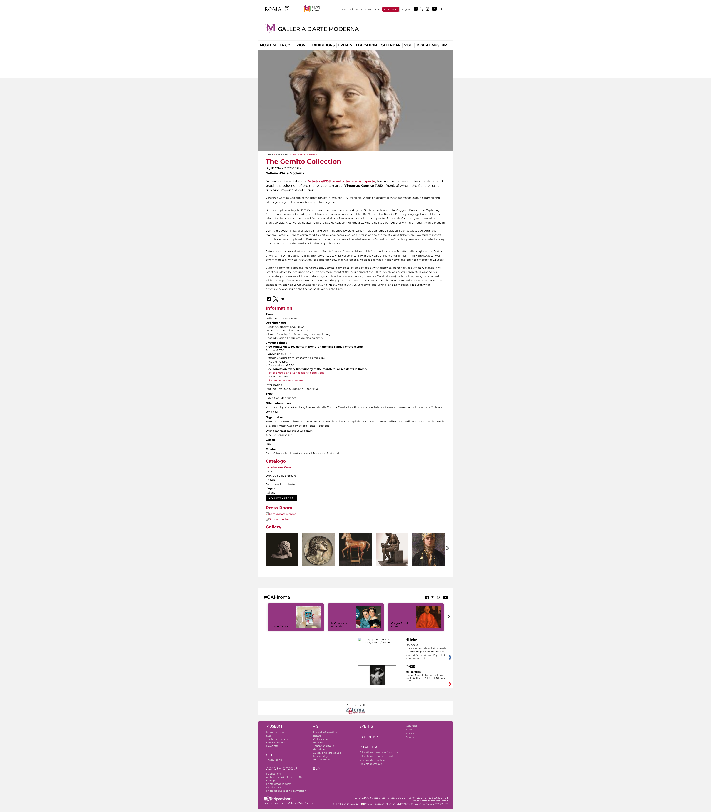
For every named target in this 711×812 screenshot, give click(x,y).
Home (269, 154)
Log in (406, 9)
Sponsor (411, 737)
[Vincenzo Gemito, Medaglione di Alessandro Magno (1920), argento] (318, 550)
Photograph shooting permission (286, 790)
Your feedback (321, 759)
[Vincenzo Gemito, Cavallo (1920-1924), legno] (355, 556)
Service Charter (275, 742)
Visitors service (322, 739)
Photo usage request (278, 783)
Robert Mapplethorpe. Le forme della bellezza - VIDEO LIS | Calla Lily (426, 677)
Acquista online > (281, 498)
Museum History (276, 732)
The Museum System (278, 739)
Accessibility (320, 756)
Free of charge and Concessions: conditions (295, 372)
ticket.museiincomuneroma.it (286, 380)
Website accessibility (426, 804)
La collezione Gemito (280, 467)
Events (345, 45)
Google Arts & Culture (399, 625)
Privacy (368, 804)
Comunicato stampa (282, 514)
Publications (273, 773)
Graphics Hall (274, 787)
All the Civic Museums (363, 9)
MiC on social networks (339, 625)
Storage (271, 780)
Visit (408, 45)
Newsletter (272, 745)
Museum (268, 45)
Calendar (390, 45)
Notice (410, 733)
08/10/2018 (426, 652)
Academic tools (281, 768)
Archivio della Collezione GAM (284, 777)
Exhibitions (323, 45)
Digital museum (432, 45)
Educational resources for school (378, 752)
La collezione (294, 45)
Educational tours (323, 745)
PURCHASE (391, 9)
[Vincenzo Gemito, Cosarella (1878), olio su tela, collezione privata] (428, 558)
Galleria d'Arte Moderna (318, 29)
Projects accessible (370, 763)
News (409, 729)
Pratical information (325, 732)
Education (366, 45)
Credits (409, 804)
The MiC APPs (279, 626)
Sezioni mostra (279, 519)
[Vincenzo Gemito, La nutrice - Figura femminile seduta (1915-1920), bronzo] (392, 557)
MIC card (318, 742)
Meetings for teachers (372, 759)
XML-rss (443, 804)
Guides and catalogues (327, 752)
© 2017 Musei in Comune (346, 804)
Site (269, 755)
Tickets (317, 735)
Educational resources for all (376, 756)
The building (274, 759)
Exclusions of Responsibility (388, 804)
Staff (269, 735)
